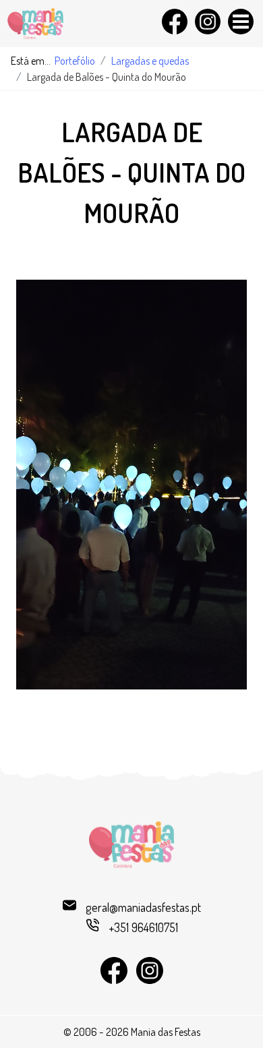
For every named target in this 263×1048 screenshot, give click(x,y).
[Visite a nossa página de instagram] (206, 17)
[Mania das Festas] (68, 23)
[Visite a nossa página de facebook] (172, 17)
